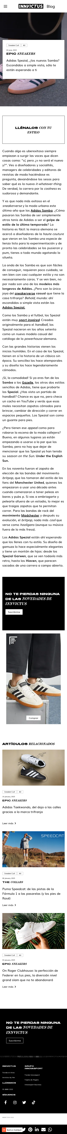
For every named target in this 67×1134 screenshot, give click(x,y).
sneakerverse (25, 293)
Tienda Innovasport (32, 1075)
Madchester (30, 515)
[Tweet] (23, 1129)
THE (12, 882)
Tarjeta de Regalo (31, 1079)
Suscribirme (14, 611)
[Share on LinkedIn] (37, 1129)
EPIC (20, 53)
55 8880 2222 (7, 1089)
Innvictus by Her (8, 1077)
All (24, 45)
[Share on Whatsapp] (50, 1129)
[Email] (43, 1129)
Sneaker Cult (13, 45)
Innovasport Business (33, 1084)
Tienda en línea (8, 1072)
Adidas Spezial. (13, 307)
